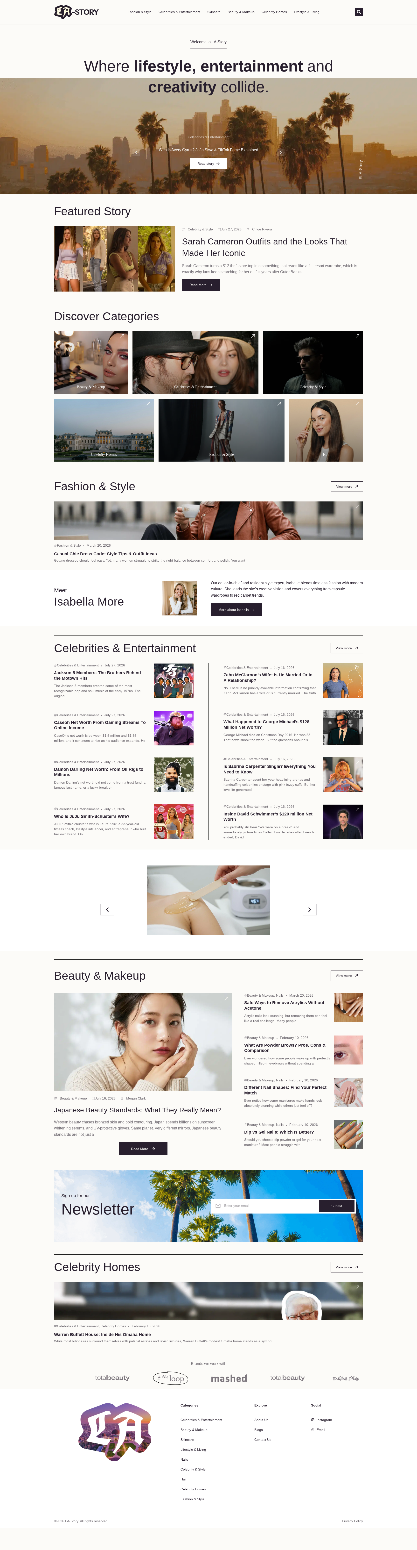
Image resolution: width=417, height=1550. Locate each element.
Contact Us (262, 1440)
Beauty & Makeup (241, 12)
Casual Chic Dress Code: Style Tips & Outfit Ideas (105, 553)
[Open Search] (359, 12)
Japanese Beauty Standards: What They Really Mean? (137, 1110)
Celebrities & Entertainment (179, 12)
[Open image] (208, 900)
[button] (136, 152)
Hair (184, 1479)
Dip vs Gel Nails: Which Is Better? (279, 1132)
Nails (280, 995)
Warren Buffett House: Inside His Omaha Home (102, 1334)
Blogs (258, 1430)
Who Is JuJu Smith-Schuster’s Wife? (92, 816)
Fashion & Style (140, 12)
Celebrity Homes (274, 12)
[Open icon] (168, 232)
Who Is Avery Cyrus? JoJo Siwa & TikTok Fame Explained (208, 150)
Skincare (214, 12)
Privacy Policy (352, 1521)
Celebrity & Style (200, 229)
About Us (261, 1420)
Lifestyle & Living (307, 12)
